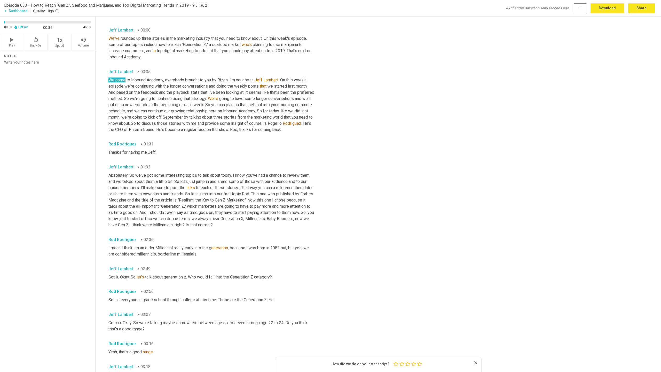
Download (607, 8)
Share (641, 8)
